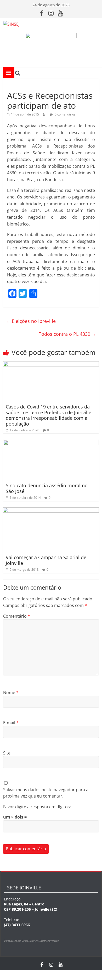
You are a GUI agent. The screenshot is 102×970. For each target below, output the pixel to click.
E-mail (11, 723)
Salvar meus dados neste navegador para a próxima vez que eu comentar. (45, 793)
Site (6, 753)
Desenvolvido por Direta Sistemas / (21, 940)
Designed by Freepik (49, 940)
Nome (11, 692)
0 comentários (65, 114)
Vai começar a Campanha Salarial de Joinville (46, 560)
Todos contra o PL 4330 (67, 334)
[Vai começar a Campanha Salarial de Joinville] (51, 510)
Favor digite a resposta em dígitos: (37, 807)
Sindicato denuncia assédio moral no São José (47, 488)
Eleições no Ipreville (31, 321)
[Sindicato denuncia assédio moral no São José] (51, 443)
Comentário (16, 616)
